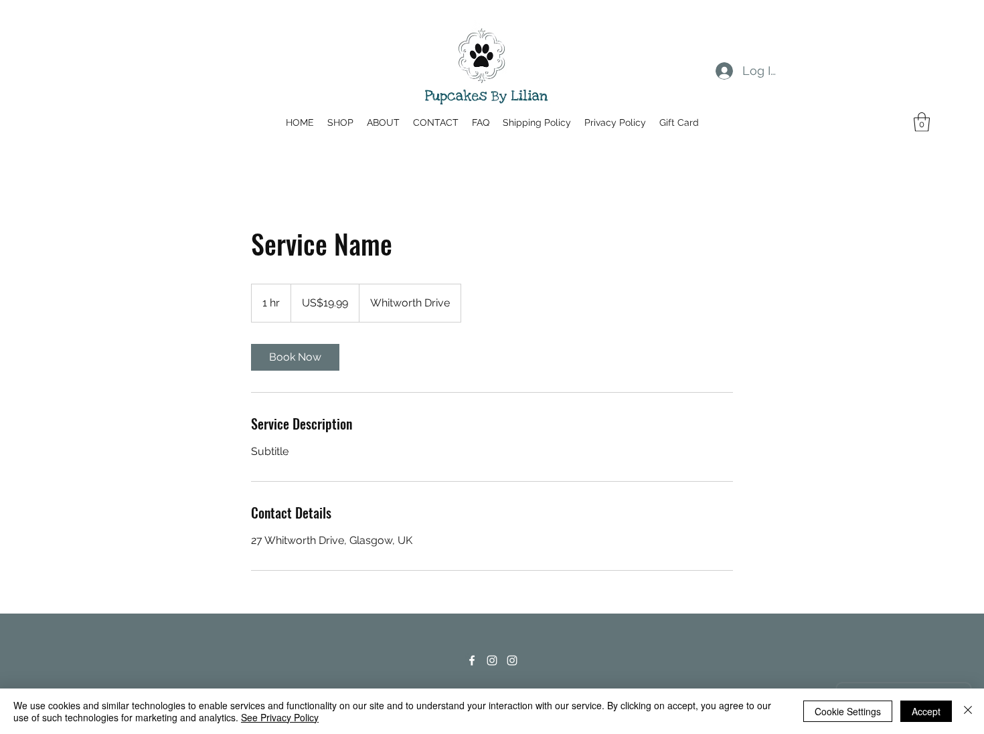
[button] (922, 122)
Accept (926, 711)
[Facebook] (472, 660)
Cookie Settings (848, 711)
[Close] (968, 711)
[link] (295, 357)
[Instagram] (492, 660)
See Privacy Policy (280, 717)
